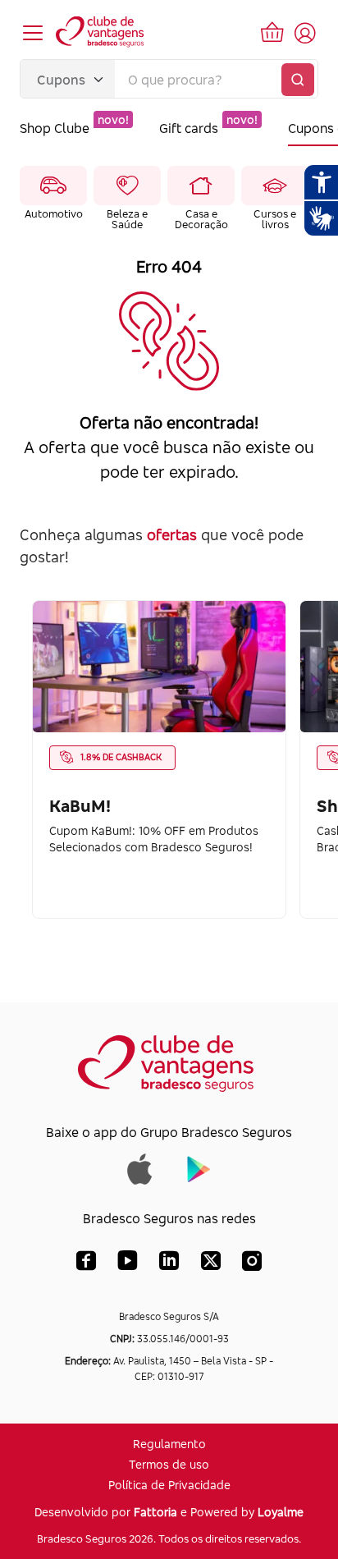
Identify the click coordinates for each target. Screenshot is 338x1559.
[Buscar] (297, 79)
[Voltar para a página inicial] (101, 32)
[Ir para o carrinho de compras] (272, 33)
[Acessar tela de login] (305, 33)
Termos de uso (169, 1464)
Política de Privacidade (169, 1485)
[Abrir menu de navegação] (33, 33)
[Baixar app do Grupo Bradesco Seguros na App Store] (140, 1167)
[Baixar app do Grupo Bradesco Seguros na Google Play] (199, 1167)
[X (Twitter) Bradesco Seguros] (211, 1264)
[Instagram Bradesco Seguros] (252, 1264)
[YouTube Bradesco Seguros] (127, 1264)
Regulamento (169, 1444)
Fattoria (155, 1512)
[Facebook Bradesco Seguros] (86, 1264)
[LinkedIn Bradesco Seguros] (169, 1264)
